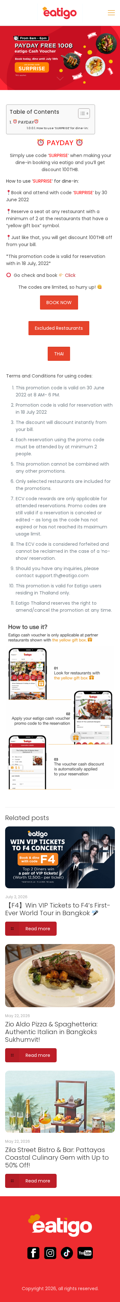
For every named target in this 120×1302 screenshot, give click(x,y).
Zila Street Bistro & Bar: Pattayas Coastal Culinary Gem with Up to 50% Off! (57, 1157)
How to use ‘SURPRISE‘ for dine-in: (62, 128)
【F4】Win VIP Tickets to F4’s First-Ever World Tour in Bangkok (57, 909)
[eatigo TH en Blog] (60, 12)
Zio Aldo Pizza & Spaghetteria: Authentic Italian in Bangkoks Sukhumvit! (51, 1032)
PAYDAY (25, 122)
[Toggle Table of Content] (80, 113)
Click (70, 275)
